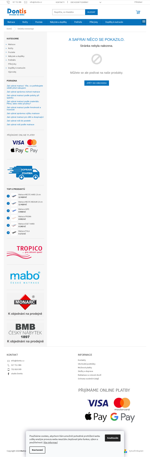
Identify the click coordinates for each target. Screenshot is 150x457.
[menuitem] (11, 22)
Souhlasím (112, 438)
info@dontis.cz (17, 360)
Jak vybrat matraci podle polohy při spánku (23, 96)
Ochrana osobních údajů (88, 378)
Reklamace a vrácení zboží (89, 375)
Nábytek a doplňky (16, 56)
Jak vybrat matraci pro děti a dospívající (25, 117)
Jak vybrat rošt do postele (19, 121)
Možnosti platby (85, 367)
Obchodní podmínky (79, 2)
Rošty (10, 48)
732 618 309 (16, 369)
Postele (11, 52)
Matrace (11, 44)
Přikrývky (12, 64)
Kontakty (60, 2)
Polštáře (12, 60)
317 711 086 (16, 365)
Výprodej (12, 71)
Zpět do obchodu (97, 83)
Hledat (91, 12)
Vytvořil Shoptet (136, 451)
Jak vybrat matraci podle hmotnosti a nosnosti (24, 108)
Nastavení (37, 450)
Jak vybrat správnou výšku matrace (23, 113)
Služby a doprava (85, 371)
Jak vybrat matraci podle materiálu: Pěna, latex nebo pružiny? (23, 102)
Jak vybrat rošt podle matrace (20, 124)
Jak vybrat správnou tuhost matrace (23, 92)
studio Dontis (17, 373)
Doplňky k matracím (16, 68)
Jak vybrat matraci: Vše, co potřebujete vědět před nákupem (25, 87)
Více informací (51, 442)
